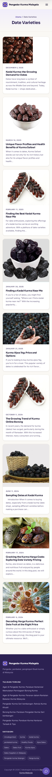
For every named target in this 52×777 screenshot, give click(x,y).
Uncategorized (10, 737)
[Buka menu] (46, 4)
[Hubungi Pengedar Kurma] (46, 771)
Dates (6, 748)
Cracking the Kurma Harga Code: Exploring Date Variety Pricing (25, 558)
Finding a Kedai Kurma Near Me (24, 290)
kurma (22, 737)
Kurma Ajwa (30, 748)
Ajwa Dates (41, 742)
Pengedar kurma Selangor (14, 758)
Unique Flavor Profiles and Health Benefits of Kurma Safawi (25, 146)
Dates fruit (17, 748)
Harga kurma (34, 758)
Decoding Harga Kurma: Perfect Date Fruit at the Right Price (24, 623)
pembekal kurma (10, 742)
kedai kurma (34, 737)
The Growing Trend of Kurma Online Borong (23, 420)
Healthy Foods (27, 742)
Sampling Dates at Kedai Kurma (24, 495)
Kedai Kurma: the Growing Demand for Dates (21, 73)
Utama (18, 17)
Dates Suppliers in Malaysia (15, 753)
